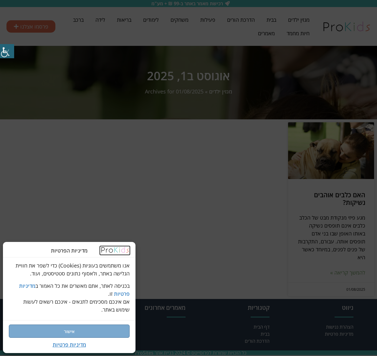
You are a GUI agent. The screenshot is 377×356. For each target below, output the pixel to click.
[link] (115, 251)
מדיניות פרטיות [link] (69, 344)
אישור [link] (69, 331)
